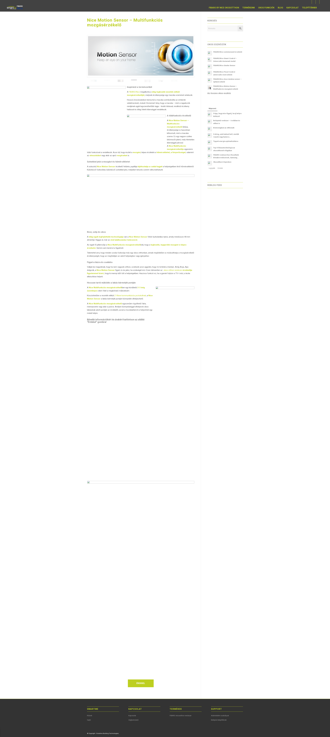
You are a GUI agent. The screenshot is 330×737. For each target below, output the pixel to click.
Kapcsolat (132, 716)
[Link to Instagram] (321, 2)
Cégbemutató (133, 720)
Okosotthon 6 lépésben (222, 162)
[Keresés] (321, 8)
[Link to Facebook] (310, 2)
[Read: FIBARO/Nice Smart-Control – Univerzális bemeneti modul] (209, 59)
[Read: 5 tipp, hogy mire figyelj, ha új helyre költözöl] (209, 114)
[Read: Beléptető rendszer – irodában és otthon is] (209, 121)
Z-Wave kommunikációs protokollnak (130, 295)
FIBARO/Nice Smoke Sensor (224, 65)
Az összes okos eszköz (219, 93)
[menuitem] (224, 8)
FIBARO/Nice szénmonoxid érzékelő (227, 52)
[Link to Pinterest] (317, 2)
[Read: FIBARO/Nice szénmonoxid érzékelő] (209, 53)
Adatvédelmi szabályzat (220, 716)
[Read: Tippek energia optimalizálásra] (209, 142)
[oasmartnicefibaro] (15, 8)
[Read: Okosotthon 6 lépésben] (209, 163)
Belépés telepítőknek (219, 720)
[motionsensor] (140, 56)
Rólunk (89, 716)
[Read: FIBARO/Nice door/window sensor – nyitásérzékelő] (209, 80)
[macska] (134, 80)
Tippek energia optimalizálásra (225, 141)
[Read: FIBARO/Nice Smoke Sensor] (209, 66)
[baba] (161, 80)
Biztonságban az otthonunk (223, 128)
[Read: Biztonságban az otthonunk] (209, 129)
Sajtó (89, 720)
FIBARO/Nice (134, 92)
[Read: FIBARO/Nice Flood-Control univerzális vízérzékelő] (209, 73)
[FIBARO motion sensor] (120, 80)
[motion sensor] (107, 80)
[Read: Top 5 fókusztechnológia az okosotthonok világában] (209, 149)
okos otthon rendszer (172, 270)
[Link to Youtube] (314, 2)
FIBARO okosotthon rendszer (180, 716)
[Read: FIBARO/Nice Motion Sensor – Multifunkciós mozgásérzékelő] (209, 87)
